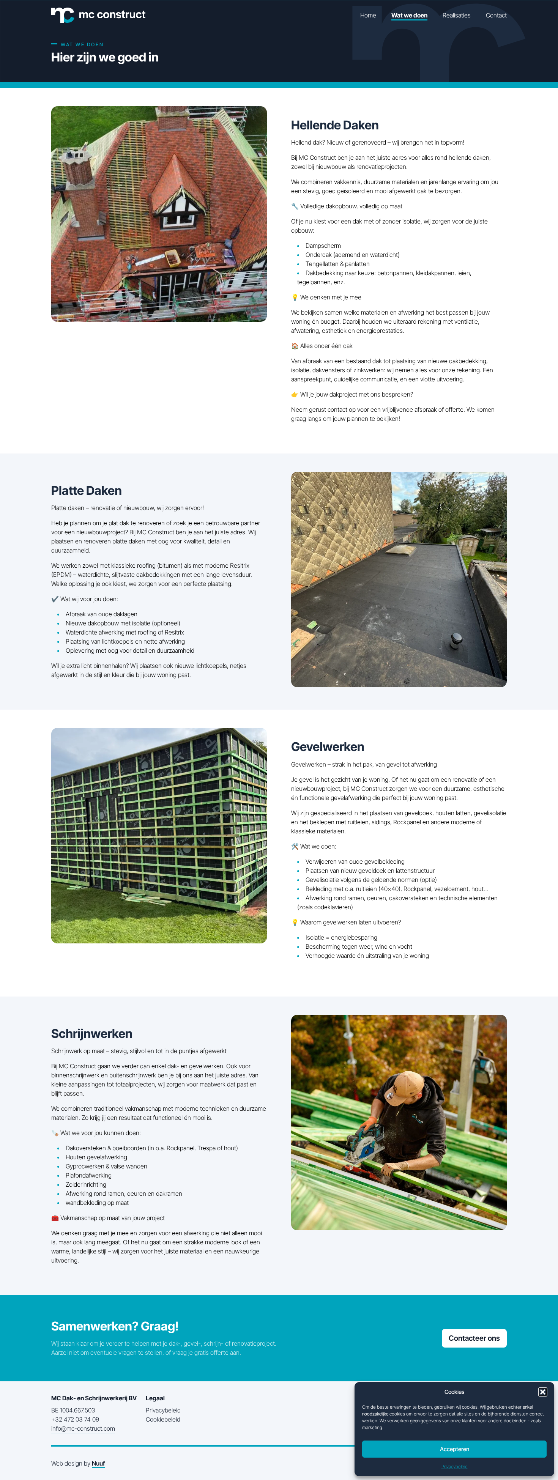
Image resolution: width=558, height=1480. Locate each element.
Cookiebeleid (163, 1419)
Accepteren (454, 1449)
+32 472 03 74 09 (75, 1419)
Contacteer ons (474, 1338)
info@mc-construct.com (83, 1428)
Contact (496, 15)
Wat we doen (409, 15)
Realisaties (457, 15)
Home (368, 15)
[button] (543, 1392)
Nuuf (98, 1463)
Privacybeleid (454, 1466)
